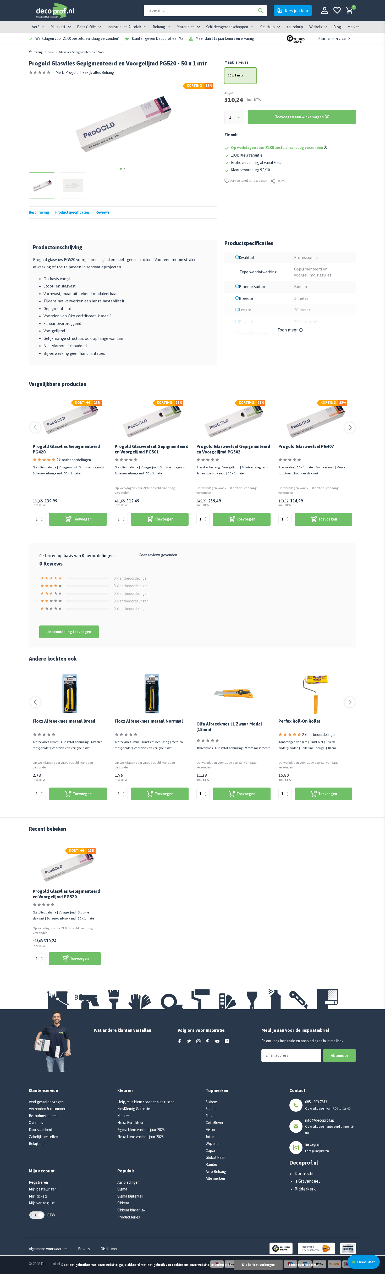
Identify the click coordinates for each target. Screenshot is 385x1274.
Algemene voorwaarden (48, 1249)
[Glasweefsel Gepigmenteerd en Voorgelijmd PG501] (152, 419)
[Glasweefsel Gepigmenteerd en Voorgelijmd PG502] (233, 419)
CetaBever (214, 1123)
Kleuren (123, 1116)
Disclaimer (109, 1249)
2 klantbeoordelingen (73, 460)
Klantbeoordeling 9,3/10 (250, 170)
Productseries (128, 1217)
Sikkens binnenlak (131, 1210)
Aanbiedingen (128, 1182)
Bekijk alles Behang (98, 72)
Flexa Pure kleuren (132, 1123)
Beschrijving (39, 212)
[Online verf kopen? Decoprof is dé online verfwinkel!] (55, 10)
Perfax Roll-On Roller (299, 721)
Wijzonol (213, 1144)
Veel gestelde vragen (46, 1102)
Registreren (38, 1182)
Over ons (36, 1123)
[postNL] (316, 1248)
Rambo (211, 1164)
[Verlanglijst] (337, 10)
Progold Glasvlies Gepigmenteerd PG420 (66, 449)
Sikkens (123, 1203)
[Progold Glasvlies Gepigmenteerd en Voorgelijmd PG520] (67, 865)
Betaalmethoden (43, 1116)
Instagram (313, 1144)
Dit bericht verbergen (258, 1265)
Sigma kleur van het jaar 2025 (140, 1130)
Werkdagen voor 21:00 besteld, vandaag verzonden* (77, 38)
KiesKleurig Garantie (133, 1109)
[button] (121, 169)
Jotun (210, 1137)
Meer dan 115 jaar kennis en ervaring (224, 38)
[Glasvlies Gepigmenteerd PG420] (70, 419)
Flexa (210, 1116)
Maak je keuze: (236, 62)
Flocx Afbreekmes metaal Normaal (149, 721)
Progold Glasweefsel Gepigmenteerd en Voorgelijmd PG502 (233, 449)
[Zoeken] (260, 10)
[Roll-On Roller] (315, 694)
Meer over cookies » (304, 1265)
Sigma (122, 1189)
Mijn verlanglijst (42, 1203)
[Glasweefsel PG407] (315, 419)
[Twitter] (189, 1041)
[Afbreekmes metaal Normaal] (152, 694)
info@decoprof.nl (319, 1120)
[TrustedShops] (281, 1248)
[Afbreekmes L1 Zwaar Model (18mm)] (233, 694)
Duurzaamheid (40, 1130)
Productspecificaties (72, 212)
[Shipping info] (326, 148)
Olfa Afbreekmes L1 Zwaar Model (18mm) (229, 727)
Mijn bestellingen (43, 1189)
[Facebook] (180, 1041)
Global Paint (216, 1157)
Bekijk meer (38, 1144)
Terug (38, 52)
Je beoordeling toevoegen (69, 632)
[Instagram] (198, 1041)
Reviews (102, 212)
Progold (72, 72)
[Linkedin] (227, 1041)
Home (49, 52)
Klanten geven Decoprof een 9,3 (158, 38)
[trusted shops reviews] (296, 38)
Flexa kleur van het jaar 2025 (140, 1137)
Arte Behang (216, 1172)
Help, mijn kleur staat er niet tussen (145, 1102)
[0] (348, 10)
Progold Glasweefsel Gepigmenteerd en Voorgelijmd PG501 (152, 449)
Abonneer (339, 1055)
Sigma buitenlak (130, 1196)
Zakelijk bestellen (43, 1137)
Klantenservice (332, 38)
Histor (211, 1130)
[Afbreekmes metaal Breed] (70, 694)
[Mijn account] (324, 10)
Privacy (84, 1249)
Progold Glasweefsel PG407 (306, 446)
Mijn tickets (38, 1196)
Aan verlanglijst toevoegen (248, 180)
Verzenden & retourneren (49, 1109)
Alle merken (215, 1178)
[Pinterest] (208, 1041)
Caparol (212, 1151)
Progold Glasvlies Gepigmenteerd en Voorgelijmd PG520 (66, 894)
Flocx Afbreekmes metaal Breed (64, 721)
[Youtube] (217, 1041)
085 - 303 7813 (316, 1102)
